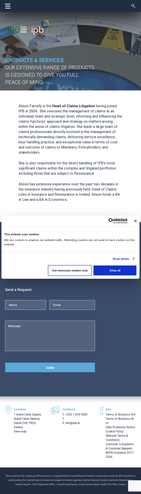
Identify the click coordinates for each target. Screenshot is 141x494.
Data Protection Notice (120, 427)
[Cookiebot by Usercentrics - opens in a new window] (111, 221)
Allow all (114, 270)
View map (20, 431)
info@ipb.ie (72, 423)
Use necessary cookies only (70, 270)
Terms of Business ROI (121, 414)
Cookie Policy (115, 431)
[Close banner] (135, 220)
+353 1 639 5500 (76, 414)
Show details (121, 258)
